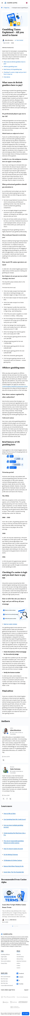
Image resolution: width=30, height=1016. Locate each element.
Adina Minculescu (9, 40)
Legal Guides (4, 956)
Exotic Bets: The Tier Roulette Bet (14, 872)
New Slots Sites (4, 981)
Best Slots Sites (4, 983)
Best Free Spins (4, 978)
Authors (18, 963)
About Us (19, 954)
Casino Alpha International (7, 985)
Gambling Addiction (5, 954)
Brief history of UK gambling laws (13, 69)
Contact (18, 965)
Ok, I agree (25, 1013)
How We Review (20, 956)
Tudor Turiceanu (15, 769)
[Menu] (2, 3)
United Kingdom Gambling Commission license (14, 386)
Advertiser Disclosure (21, 961)
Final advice (7, 77)
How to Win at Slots (10, 813)
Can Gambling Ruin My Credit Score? (15, 819)
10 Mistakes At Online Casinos (13, 860)
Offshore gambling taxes (10, 66)
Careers (18, 967)
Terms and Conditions (6, 961)
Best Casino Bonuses (5, 976)
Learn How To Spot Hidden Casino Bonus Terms (14, 906)
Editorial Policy (20, 959)
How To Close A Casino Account (13, 849)
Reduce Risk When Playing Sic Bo (14, 866)
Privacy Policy (4, 963)
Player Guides (7, 7)
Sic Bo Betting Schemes (11, 854)
